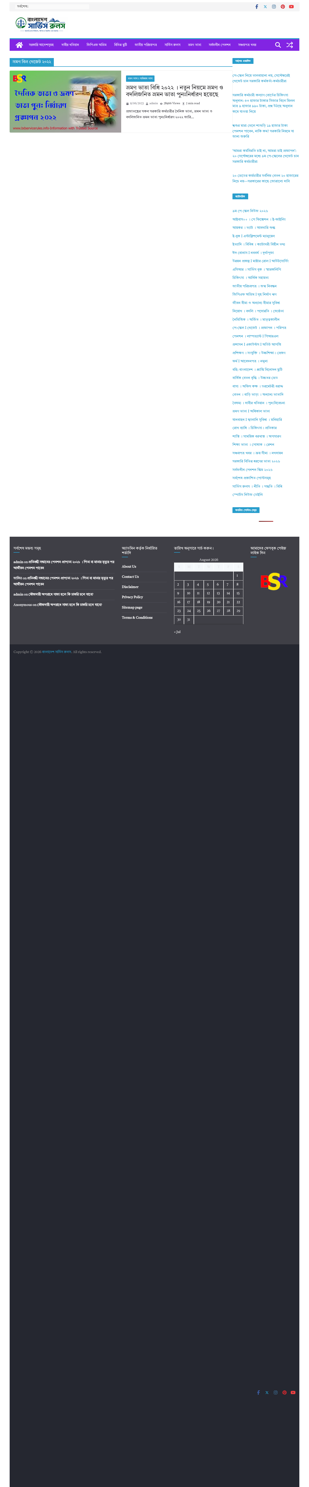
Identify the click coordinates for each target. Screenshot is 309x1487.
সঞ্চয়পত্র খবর (247, 45)
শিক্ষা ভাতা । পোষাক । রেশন (253, 445)
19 (208, 602)
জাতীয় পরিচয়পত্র (146, 45)
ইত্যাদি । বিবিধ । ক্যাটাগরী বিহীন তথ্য (258, 244)
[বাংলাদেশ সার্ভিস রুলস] (19, 45)
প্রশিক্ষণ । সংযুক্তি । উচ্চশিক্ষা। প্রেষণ (258, 353)
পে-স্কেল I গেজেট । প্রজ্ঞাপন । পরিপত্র (259, 328)
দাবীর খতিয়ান (70, 45)
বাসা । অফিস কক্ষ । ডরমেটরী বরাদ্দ (257, 386)
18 (198, 602)
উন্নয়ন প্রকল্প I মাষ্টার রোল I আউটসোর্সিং (260, 261)
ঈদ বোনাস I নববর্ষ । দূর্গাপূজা (253, 253)
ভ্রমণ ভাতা (194, 45)
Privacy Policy (132, 597)
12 (208, 593)
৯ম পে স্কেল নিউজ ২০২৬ (250, 211)
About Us (129, 566)
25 (199, 611)
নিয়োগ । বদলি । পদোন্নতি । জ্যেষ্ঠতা (258, 311)
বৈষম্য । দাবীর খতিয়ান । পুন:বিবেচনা (258, 403)
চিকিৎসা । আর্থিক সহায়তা (250, 278)
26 (209, 611)
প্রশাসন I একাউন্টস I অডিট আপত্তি (256, 345)
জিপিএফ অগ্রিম (96, 45)
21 (228, 602)
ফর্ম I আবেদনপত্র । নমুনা (250, 361)
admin (153, 103)
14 (228, 593)
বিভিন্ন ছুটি (120, 45)
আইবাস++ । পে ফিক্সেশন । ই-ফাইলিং (259, 220)
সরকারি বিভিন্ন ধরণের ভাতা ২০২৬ (256, 461)
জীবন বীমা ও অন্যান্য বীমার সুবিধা (256, 303)
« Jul (177, 632)
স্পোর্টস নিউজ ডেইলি (247, 495)
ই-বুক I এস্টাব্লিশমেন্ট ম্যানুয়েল (253, 236)
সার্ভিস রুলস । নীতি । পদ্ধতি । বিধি (257, 487)
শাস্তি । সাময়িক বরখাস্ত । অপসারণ (256, 437)
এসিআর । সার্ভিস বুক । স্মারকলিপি (256, 270)
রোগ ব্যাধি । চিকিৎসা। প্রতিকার (254, 428)
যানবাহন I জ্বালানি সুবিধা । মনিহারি (257, 420)
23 (179, 611)
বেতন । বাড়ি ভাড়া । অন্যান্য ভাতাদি (257, 395)
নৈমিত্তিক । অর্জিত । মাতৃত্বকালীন (256, 320)
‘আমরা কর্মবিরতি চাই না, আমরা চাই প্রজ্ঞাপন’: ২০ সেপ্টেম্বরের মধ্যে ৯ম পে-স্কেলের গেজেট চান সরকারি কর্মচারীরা (265, 156)
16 (178, 602)
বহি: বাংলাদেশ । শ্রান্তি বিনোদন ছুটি (257, 370)
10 (188, 593)
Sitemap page (132, 607)
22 (238, 602)
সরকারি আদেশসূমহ (41, 45)
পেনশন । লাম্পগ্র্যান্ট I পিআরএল (255, 336)
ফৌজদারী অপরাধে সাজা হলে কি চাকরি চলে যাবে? (60, 594)
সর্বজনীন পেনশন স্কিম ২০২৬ (252, 470)
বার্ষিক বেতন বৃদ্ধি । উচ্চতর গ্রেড (255, 378)
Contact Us (130, 577)
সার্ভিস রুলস (172, 45)
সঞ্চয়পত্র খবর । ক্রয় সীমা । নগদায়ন (257, 453)
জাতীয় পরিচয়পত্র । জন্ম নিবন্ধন (254, 286)
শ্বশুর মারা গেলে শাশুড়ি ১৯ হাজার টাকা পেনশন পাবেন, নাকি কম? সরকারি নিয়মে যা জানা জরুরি (263, 131)
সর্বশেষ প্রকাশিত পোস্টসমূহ (251, 478)
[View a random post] (289, 45)
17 (188, 602)
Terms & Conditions (137, 617)
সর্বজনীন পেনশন (220, 45)
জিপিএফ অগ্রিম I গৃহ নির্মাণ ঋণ (254, 295)
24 (189, 611)
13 (218, 593)
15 (238, 593)
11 (198, 593)
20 (218, 602)
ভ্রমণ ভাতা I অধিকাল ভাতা (140, 78)
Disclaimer (130, 587)
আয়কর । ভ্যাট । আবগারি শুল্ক (253, 228)
